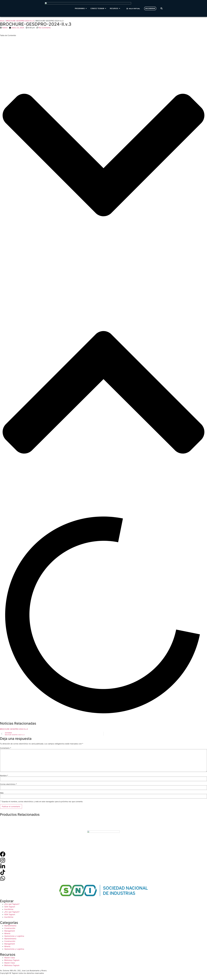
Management (9, 931)
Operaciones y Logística (14, 936)
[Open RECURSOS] (119, 8)
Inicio (2, 21)
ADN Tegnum (9, 907)
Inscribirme (8, 909)
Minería (7, 933)
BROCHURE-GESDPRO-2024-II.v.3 (20, 21)
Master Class (9, 958)
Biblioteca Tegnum (11, 960)
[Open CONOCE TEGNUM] (105, 8)
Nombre (4, 775)
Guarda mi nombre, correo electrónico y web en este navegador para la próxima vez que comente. (42, 801)
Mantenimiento (10, 926)
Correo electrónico (8, 784)
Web (2, 793)
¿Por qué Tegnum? (11, 904)
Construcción (9, 928)
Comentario (5, 748)
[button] (161, 8)
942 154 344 (53, 970)
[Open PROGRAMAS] (86, 8)
